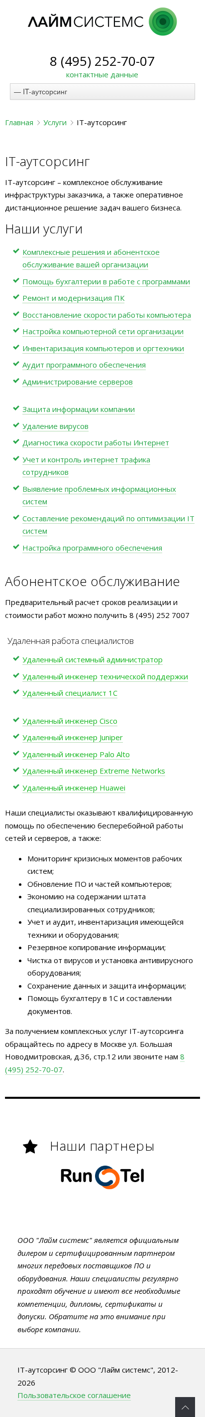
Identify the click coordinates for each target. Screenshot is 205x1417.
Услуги (55, 122)
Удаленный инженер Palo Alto (76, 754)
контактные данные (102, 74)
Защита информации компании (78, 409)
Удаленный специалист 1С (69, 693)
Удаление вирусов (55, 426)
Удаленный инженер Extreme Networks (93, 771)
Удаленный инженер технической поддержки (105, 676)
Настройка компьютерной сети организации (103, 331)
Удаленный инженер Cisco (69, 721)
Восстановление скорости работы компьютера (106, 315)
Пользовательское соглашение (74, 1395)
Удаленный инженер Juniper (72, 737)
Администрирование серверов (77, 382)
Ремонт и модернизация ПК (73, 298)
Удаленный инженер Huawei (73, 788)
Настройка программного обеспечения (92, 548)
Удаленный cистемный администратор (92, 659)
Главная (19, 122)
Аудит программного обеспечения (84, 365)
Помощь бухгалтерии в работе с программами (106, 281)
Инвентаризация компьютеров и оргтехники (103, 348)
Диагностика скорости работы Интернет (95, 442)
